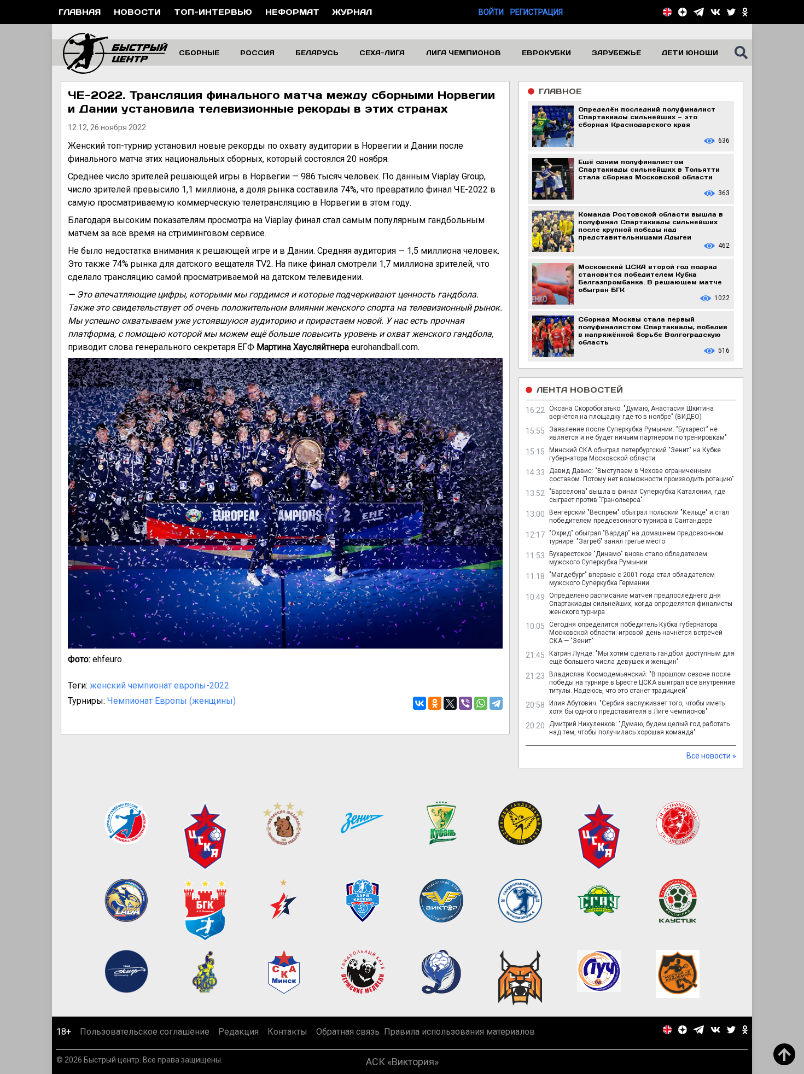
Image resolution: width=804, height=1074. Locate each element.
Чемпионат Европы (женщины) (171, 701)
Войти (491, 12)
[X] (450, 703)
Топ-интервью (213, 11)
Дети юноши (690, 52)
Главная (80, 11)
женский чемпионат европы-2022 (159, 685)
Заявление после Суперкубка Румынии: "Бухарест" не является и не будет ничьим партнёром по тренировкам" (638, 433)
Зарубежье (616, 52)
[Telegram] (496, 703)
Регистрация (536, 12)
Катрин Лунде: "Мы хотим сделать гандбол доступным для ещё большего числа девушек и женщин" (642, 658)
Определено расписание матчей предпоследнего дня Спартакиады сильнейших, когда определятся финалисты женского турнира (640, 604)
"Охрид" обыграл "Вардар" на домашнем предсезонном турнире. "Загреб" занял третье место (636, 537)
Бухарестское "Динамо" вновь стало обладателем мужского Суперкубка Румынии (628, 558)
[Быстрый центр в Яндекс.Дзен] (682, 12)
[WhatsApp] (480, 703)
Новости (137, 11)
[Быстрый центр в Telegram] (699, 12)
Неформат (292, 11)
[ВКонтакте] (419, 703)
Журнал (352, 11)
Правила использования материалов (459, 1031)
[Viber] (465, 703)
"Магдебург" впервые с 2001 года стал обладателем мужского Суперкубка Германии (632, 579)
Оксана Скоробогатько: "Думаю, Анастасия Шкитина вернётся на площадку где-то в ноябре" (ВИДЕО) (631, 413)
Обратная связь (348, 1031)
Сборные (199, 52)
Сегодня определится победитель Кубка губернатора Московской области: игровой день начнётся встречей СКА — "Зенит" (636, 633)
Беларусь (317, 52)
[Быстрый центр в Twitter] (731, 12)
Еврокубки (546, 52)
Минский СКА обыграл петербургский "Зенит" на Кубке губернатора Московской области (635, 454)
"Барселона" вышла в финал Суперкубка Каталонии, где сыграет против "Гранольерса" (637, 496)
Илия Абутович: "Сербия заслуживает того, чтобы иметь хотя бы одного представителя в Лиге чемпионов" (637, 707)
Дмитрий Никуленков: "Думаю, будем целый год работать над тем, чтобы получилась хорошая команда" (639, 728)
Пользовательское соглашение (144, 1031)
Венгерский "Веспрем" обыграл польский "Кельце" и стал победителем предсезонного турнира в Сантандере (639, 516)
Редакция (238, 1031)
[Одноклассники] (434, 703)
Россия (257, 52)
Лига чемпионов (463, 52)
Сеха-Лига (382, 52)
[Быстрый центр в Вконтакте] (715, 12)
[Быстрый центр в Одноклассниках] (745, 12)
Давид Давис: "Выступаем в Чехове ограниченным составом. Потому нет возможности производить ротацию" (641, 475)
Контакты (287, 1031)
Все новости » (711, 755)
